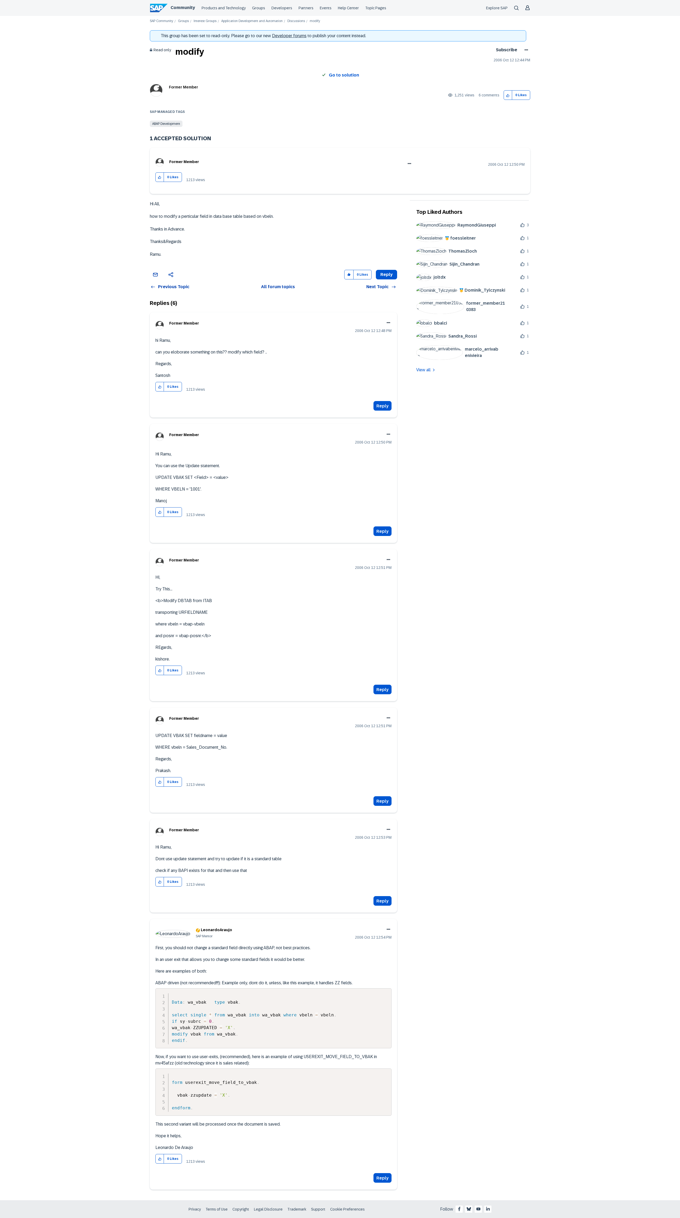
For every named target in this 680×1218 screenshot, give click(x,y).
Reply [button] (386, 274)
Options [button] (525, 50)
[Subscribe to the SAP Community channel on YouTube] (478, 1209)
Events (326, 8)
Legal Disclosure (268, 1209)
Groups (258, 8)
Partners (306, 8)
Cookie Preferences (347, 1209)
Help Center (348, 8)
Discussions (296, 21)
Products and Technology (224, 8)
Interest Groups (205, 21)
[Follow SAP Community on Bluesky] (469, 1209)
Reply (382, 406)
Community (183, 7)
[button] (508, 95)
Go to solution (344, 75)
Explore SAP (497, 8)
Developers (281, 8)
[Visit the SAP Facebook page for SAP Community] (459, 1209)
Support (318, 1209)
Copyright (240, 1209)
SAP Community (161, 21)
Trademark (296, 1209)
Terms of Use (217, 1209)
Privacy (195, 1209)
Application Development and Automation (252, 21)
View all (423, 370)
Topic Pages (375, 8)
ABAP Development (166, 124)
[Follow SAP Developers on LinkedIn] (488, 1209)
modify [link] (315, 21)
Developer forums (289, 35)
